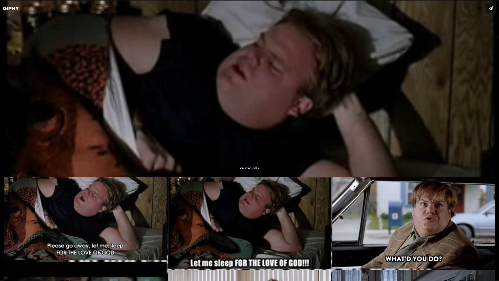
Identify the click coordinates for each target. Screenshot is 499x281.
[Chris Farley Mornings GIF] (249, 140)
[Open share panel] (490, 8)
